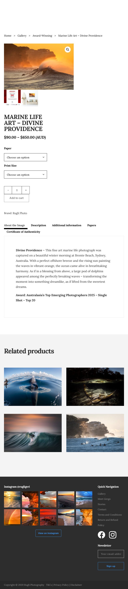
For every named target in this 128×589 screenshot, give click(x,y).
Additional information (66, 225)
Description (38, 225)
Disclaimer (76, 584)
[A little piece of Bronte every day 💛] (84, 499)
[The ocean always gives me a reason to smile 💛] (12, 499)
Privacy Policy (61, 584)
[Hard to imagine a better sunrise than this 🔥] (30, 499)
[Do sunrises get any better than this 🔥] (48, 517)
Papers (91, 225)
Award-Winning (42, 35)
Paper (7, 148)
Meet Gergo (104, 498)
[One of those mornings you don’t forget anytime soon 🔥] (30, 517)
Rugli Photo (20, 213)
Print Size (10, 165)
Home (7, 35)
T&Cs (49, 584)
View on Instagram (48, 533)
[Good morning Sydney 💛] (66, 499)
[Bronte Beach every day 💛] (66, 517)
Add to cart (17, 198)
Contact (102, 509)
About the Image (14, 225)
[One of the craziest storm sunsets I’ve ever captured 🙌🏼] (12, 517)
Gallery (22, 35)
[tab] (16, 226)
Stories (102, 504)
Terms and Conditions (110, 514)
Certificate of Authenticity (23, 232)
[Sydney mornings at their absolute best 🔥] (48, 499)
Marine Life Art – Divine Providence (80, 35)
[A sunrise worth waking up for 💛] (84, 517)
